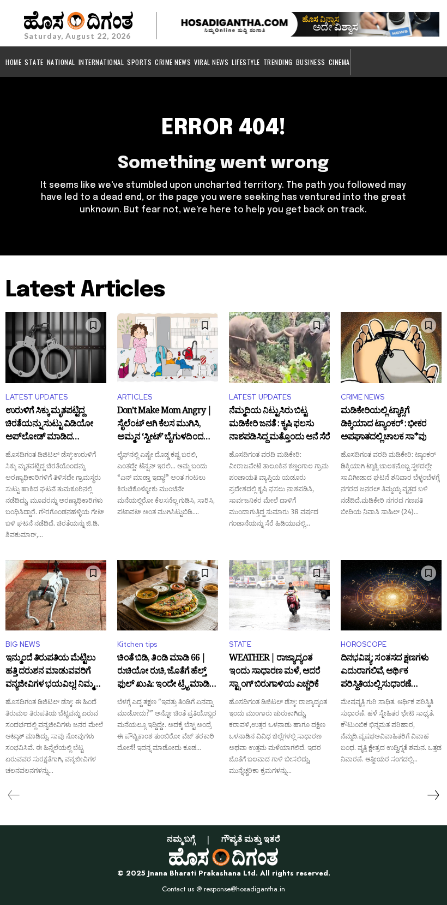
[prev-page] (13, 795)
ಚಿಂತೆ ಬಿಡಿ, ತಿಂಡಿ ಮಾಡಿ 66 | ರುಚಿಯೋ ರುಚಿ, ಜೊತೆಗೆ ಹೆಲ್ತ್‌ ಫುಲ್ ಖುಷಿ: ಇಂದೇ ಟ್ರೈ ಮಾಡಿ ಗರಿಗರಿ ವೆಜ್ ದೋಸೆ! (163, 671)
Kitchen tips (137, 644)
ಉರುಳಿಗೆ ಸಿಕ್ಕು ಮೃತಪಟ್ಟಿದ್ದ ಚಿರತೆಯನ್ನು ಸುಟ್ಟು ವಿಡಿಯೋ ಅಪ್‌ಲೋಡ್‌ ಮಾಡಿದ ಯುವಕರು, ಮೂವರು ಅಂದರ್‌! (53, 424)
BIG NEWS (22, 644)
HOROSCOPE (363, 644)
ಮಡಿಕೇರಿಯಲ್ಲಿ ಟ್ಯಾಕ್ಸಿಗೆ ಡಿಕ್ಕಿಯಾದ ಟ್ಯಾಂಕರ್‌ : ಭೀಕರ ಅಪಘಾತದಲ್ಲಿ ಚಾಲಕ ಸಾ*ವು (383, 424)
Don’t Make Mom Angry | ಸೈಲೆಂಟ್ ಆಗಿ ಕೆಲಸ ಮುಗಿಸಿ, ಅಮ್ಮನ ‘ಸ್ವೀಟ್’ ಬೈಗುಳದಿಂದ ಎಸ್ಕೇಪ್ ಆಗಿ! (164, 424)
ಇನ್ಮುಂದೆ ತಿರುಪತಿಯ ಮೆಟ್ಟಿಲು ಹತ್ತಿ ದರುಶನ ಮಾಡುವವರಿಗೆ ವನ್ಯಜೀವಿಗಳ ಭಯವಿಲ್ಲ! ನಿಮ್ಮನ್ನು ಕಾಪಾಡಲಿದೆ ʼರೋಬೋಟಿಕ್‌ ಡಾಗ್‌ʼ (54, 671)
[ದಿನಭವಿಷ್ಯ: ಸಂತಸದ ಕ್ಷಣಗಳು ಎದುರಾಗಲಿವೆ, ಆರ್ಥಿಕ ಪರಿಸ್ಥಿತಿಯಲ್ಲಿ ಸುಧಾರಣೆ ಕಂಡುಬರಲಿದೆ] (391, 595)
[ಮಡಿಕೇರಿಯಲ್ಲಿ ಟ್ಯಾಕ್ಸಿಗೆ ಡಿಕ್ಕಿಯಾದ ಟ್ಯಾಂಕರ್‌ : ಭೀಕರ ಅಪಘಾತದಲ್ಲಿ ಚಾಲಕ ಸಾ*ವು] (391, 347)
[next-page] (433, 795)
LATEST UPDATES (36, 397)
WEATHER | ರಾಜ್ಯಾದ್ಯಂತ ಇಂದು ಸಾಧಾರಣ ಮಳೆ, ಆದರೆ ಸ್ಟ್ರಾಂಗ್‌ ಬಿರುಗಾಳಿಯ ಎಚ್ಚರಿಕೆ (274, 671)
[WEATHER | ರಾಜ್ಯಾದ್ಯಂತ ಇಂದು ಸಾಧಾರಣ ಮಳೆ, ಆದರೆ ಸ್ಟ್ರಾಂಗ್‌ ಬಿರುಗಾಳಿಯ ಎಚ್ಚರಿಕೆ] (279, 595)
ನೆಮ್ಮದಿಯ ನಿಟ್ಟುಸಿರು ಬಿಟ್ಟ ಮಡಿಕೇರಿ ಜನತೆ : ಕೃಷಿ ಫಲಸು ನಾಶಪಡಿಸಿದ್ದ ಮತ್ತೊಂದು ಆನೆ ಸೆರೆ (279, 424)
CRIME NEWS (362, 397)
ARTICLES (134, 397)
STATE (240, 644)
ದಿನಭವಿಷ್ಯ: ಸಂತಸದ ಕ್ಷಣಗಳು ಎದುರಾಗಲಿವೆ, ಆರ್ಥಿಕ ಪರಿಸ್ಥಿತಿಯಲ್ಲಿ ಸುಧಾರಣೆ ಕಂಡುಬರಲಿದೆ (384, 671)
